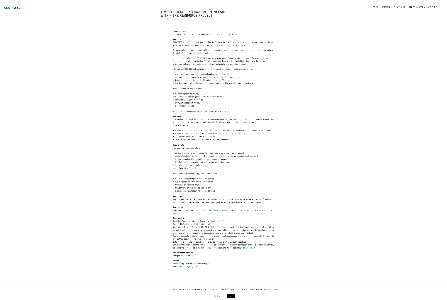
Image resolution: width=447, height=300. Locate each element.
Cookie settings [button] (219, 296)
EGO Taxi (424, 2)
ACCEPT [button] (231, 296)
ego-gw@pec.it (222, 221)
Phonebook (367, 2)
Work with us (395, 2)
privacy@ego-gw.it (203, 224)
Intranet (406, 2)
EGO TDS (415, 2)
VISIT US (432, 7)
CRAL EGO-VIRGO (437, 2)
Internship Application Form (219, 210)
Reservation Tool (380, 2)
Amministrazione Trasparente (349, 2)
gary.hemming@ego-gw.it (188, 266)
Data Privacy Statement (270, 289)
